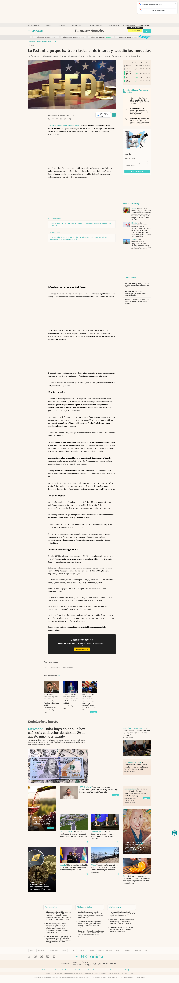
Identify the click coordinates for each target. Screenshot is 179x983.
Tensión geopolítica (95, 25)
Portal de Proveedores (111, 970)
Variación (134, 62)
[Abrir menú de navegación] (29, 31)
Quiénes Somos (92, 970)
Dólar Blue (41, 950)
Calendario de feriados (105, 950)
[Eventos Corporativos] (76, 963)
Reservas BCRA (76, 25)
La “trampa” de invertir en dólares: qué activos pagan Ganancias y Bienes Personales (139, 121)
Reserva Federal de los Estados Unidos (64, 126)
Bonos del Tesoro (68, 667)
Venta (142, 62)
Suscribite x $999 (135, 30)
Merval (82, 950)
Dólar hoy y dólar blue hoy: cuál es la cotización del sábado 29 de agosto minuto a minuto (139, 100)
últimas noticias (33, 25)
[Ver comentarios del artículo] (70, 119)
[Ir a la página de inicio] (37, 31)
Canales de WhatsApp (61, 970)
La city (127, 154)
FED (54, 41)
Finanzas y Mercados (44, 41)
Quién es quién (114, 25)
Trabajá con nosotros (131, 970)
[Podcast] (97, 964)
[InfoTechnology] (110, 964)
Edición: (144, 25)
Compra (148, 62)
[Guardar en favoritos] (114, 115)
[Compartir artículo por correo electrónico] (65, 119)
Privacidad (104, 973)
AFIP (117, 950)
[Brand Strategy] (87, 963)
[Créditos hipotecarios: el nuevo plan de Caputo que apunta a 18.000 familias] (105, 822)
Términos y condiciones (91, 973)
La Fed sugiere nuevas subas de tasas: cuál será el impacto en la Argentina (139, 111)
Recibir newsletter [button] (138, 171)
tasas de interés (55, 667)
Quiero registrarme (82, 649)
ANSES (147, 950)
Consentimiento (114, 973)
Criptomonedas (53, 950)
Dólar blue (61, 25)
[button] (174, 833)
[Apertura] (65, 964)
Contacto (44, 970)
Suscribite (78, 970)
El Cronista (31, 41)
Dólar (48, 25)
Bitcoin (64, 950)
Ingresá (147, 31)
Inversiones (137, 950)
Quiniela (91, 950)
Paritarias (126, 950)
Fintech (73, 950)
